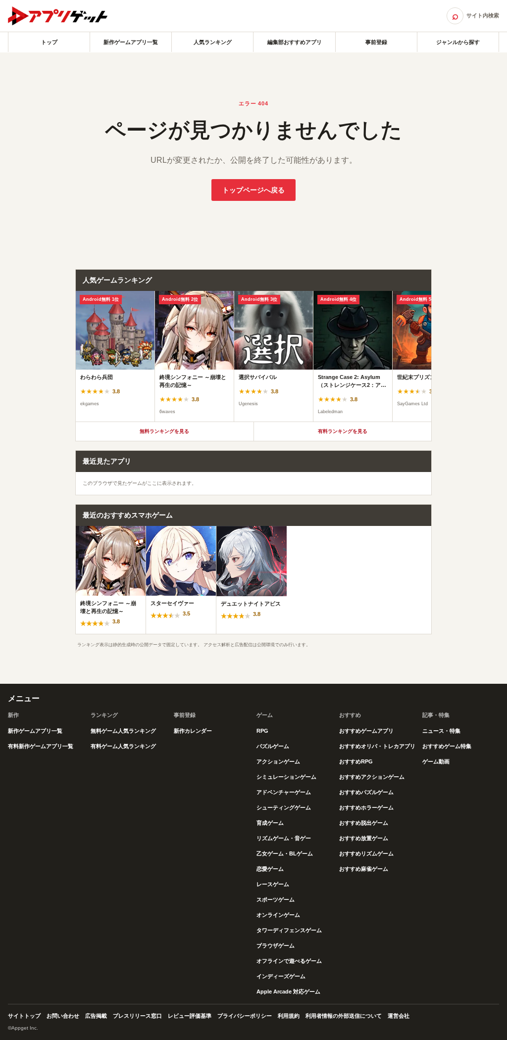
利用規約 (289, 1016)
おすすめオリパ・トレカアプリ (377, 746)
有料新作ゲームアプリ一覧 (40, 746)
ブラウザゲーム (275, 945)
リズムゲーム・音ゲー (283, 838)
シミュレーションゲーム (286, 777)
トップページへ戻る (253, 190)
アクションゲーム (278, 761)
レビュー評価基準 (189, 1016)
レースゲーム (272, 884)
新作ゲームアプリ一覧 (130, 42)
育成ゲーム (270, 823)
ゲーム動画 (436, 761)
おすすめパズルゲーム (366, 792)
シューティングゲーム (283, 807)
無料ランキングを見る (164, 431)
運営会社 (398, 1016)
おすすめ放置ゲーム (363, 838)
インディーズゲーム (280, 976)
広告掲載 (96, 1016)
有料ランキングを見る (342, 431)
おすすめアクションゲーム (372, 777)
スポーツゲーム (275, 899)
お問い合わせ (63, 1016)
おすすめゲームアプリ (366, 731)
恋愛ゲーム (270, 869)
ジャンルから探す (458, 42)
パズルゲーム (272, 746)
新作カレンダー (193, 731)
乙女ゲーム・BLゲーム (284, 853)
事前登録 (376, 42)
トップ (49, 42)
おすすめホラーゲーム (366, 807)
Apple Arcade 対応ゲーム (288, 991)
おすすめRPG (356, 761)
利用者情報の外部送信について (343, 1016)
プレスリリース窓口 (137, 1016)
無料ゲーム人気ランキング (123, 731)
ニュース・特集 (441, 731)
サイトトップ (24, 1016)
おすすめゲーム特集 (446, 746)
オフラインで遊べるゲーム (289, 961)
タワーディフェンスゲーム (289, 930)
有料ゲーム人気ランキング (123, 746)
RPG (262, 731)
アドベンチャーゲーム (283, 792)
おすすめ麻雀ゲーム (363, 869)
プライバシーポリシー (244, 1016)
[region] (253, 356)
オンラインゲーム (278, 915)
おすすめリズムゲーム (366, 853)
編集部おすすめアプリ (294, 42)
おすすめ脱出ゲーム (363, 823)
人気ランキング (213, 42)
